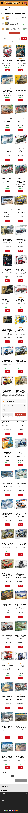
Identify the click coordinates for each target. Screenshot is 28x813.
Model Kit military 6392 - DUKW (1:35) (7, 240)
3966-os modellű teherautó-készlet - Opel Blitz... (21, 301)
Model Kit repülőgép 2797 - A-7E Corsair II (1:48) (20, 758)
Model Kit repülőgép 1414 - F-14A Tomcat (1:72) (7, 758)
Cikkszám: (4, 63)
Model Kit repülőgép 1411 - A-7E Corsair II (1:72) (20, 485)
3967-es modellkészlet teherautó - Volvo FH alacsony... (20, 331)
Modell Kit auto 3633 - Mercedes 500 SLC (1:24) (20, 241)
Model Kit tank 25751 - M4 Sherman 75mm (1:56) (7, 301)
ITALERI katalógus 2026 (20, 61)
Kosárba (7, 70)
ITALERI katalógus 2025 (15, 18)
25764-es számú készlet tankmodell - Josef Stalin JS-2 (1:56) (7, 331)
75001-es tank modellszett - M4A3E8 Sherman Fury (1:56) (20, 423)
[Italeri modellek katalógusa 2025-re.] (7, 18)
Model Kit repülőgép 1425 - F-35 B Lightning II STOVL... (7, 728)
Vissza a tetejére (21, 780)
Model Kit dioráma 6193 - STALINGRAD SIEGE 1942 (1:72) (21, 698)
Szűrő (24, 38)
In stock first (10, 39)
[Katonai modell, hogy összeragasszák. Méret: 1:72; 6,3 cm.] (7, 24)
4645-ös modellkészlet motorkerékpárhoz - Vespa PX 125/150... (21, 454)
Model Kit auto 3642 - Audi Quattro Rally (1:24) (7, 637)
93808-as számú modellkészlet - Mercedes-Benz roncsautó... (7, 392)
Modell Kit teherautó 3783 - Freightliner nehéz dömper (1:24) (20, 180)
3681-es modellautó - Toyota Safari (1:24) (20, 361)
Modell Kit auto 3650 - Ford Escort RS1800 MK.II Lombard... (7, 545)
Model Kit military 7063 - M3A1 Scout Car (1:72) (15, 29)
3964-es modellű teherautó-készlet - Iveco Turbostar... (7, 362)
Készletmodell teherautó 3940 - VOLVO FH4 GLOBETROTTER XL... (20, 575)
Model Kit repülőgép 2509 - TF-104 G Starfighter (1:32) (7, 485)
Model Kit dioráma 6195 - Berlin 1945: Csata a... (20, 120)
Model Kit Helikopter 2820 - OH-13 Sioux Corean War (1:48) (7, 150)
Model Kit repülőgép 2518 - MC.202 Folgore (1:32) (7, 211)
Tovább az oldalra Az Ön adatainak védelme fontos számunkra (14, 417)
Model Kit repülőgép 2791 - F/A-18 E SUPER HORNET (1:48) (7, 698)
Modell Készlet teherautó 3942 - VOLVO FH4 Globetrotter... (20, 667)
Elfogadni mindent (20, 414)
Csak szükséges (7, 414)
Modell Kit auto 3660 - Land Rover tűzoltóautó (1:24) (7, 667)
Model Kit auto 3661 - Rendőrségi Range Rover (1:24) (21, 515)
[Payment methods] (14, 810)
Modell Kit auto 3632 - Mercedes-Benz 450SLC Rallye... (7, 120)
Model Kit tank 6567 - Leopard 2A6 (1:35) (21, 89)
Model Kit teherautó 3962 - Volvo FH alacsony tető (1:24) (20, 271)
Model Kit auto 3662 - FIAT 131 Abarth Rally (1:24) (21, 545)
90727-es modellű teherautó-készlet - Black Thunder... (7, 423)
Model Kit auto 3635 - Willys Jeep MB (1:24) (21, 150)
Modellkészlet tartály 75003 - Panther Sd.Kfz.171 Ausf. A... (7, 454)
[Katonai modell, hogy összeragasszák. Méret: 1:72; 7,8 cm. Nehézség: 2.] (7, 29)
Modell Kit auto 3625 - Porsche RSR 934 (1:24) (7, 180)
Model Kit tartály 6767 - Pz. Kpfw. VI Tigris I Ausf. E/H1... (20, 392)
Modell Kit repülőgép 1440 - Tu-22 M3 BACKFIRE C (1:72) (7, 90)
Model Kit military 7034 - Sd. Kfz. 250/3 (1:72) (15, 23)
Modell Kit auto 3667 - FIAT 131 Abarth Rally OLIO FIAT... (20, 211)
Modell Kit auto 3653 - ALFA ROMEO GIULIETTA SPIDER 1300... (7, 575)
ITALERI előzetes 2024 (7, 270)
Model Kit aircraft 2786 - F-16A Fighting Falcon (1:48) (7, 515)
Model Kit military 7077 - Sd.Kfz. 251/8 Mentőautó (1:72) (21, 728)
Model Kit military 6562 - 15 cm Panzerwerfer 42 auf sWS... (7, 606)
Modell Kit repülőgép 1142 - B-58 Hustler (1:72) (20, 606)
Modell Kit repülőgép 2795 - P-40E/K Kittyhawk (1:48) (20, 637)
